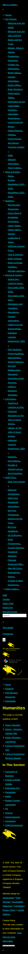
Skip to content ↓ (10, 4)
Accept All (5, 945)
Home (8, 684)
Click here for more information (12, 937)
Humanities (10, 701)
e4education (8, 898)
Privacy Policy (9, 910)
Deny (9, 945)
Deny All (12, 945)
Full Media (19, 906)
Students (9, 689)
